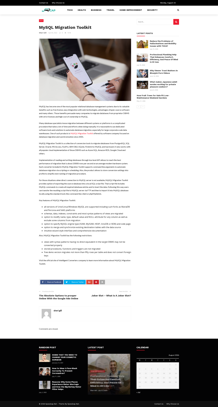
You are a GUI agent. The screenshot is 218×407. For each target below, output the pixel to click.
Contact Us (43, 3)
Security (152, 10)
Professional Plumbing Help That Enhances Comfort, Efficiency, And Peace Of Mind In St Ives (164, 58)
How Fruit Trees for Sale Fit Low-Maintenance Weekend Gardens (153, 96)
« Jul (138, 392)
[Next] (143, 106)
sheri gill (42, 33)
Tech (70, 10)
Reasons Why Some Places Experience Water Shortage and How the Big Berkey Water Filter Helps (66, 386)
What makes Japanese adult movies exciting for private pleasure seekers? (163, 84)
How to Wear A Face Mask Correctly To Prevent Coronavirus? (64, 370)
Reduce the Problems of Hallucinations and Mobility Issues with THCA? (163, 43)
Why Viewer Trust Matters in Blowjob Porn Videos (164, 71)
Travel (110, 10)
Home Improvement (131, 10)
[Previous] (139, 106)
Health (82, 10)
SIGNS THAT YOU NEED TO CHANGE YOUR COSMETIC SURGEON (64, 357)
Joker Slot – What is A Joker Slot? (111, 295)
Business (96, 10)
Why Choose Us (58, 3)
